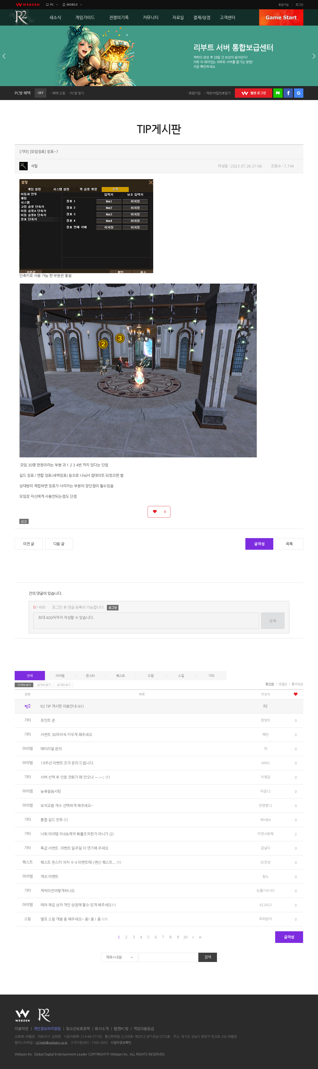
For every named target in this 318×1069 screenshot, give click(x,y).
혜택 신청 (58, 93)
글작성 (259, 544)
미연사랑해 (265, 834)
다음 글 (58, 544)
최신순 (269, 684)
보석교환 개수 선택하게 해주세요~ (67, 805)
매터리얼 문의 (51, 749)
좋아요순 (297, 684)
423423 (265, 905)
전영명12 (265, 805)
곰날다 (265, 848)
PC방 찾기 (77, 93)
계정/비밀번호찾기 (218, 93)
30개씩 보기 (44, 685)
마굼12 (265, 791)
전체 (30, 675)
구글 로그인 (298, 93)
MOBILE (72, 5)
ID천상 (266, 862)
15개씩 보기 (24, 685)
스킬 (181, 675)
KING (265, 763)
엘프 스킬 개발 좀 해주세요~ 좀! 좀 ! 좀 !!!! (74, 919)
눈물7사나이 (265, 890)
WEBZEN (22, 1015)
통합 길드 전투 (54, 820)
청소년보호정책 (78, 1028)
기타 (211, 675)
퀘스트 (120, 675)
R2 (21, 17)
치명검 (265, 777)
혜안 (265, 734)
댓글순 (282, 684)
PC (52, 5)
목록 (289, 544)
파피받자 (265, 919)
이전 (4, 56)
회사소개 (101, 1028)
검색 (207, 957)
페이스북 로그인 (288, 93)
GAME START (281, 17)
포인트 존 (48, 720)
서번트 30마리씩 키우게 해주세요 (66, 734)
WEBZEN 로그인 (253, 93)
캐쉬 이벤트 (49, 876)
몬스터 (90, 675)
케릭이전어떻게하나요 (58, 890)
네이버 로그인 (278, 93)
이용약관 (21, 1028)
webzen (27, 4)
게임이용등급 (143, 1028)
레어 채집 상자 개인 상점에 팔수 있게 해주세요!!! (78, 905)
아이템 (60, 675)
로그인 (299, 4)
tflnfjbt (265, 819)
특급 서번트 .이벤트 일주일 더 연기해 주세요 (74, 848)
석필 (34, 166)
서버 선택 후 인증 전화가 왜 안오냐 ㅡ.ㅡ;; (75, 777)
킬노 (265, 876)
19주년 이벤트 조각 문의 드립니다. (67, 763)
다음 (314, 56)
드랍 (151, 675)
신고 (24, 521)
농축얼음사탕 (51, 791)
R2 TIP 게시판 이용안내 (62, 706)
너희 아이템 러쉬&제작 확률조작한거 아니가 (77, 834)
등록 (272, 621)
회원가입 (283, 4)
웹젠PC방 (121, 1028)
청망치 (265, 720)
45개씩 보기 (64, 685)
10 (185, 937)
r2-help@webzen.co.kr (52, 1042)
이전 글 (28, 544)
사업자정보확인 (121, 1042)
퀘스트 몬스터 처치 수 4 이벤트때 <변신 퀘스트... (81, 862)
